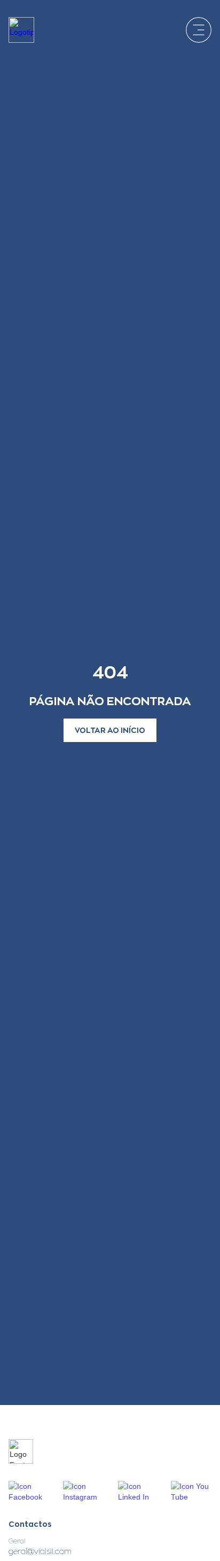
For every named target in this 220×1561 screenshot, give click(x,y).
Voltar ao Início (110, 730)
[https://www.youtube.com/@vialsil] (191, 1491)
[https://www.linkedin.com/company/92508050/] (138, 1491)
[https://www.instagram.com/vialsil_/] (84, 1491)
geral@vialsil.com (40, 1551)
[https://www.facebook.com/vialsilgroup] (29, 1491)
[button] (198, 30)
